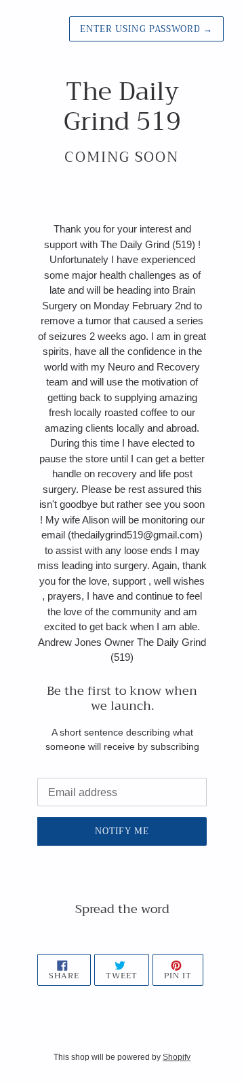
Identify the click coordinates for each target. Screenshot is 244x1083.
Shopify (176, 1057)
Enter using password (146, 29)
